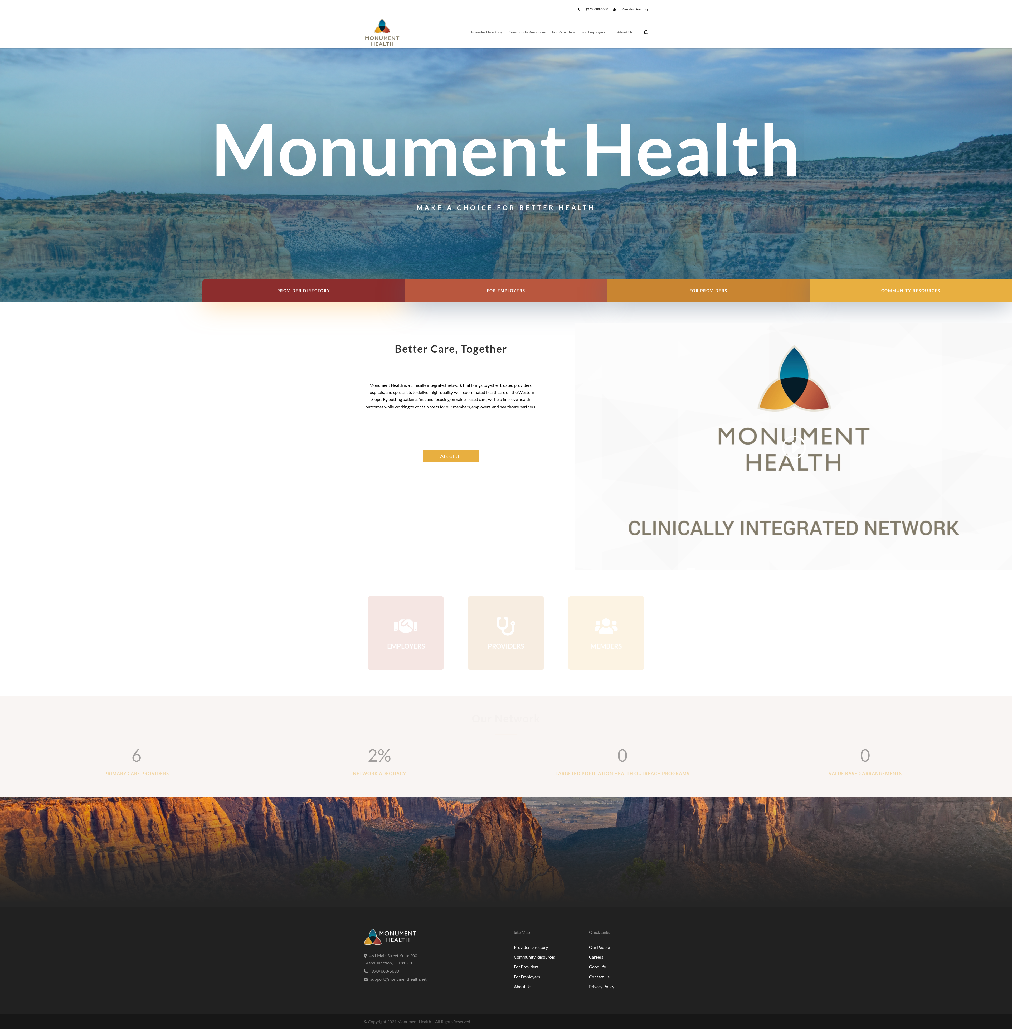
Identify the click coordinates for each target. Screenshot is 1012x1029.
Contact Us (599, 976)
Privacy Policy (601, 986)
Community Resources (527, 32)
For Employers (593, 32)
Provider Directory (486, 32)
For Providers (563, 32)
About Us (624, 32)
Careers (596, 956)
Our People (599, 947)
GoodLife (597, 966)
